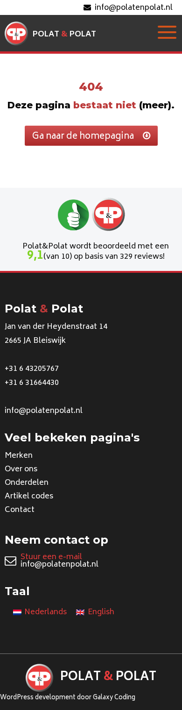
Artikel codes (29, 496)
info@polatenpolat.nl (134, 7)
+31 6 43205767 (32, 369)
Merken (19, 455)
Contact (20, 510)
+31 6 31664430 (32, 383)
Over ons (21, 469)
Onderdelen (27, 483)
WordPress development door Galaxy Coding (67, 698)
